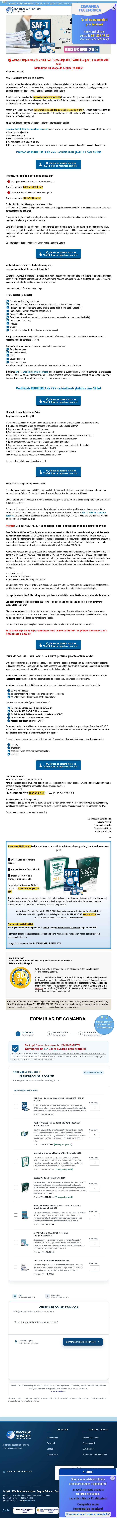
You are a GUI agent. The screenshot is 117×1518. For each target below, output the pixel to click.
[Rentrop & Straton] (23, 13)
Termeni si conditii (91, 1438)
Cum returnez (53, 1454)
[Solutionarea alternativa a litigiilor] (47, 1510)
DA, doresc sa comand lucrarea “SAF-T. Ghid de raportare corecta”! (60, 164)
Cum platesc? (88, 1449)
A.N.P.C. (6, 1510)
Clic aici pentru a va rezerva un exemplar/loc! (88, 1514)
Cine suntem (52, 1438)
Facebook (51, 1443)
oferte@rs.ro (30, 1501)
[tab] (26, 1296)
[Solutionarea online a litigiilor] (24, 1510)
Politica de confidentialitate (95, 1454)
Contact (50, 1449)
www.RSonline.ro (58, 1391)
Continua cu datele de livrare (81, 1341)
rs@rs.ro (39, 988)
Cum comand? (89, 1443)
